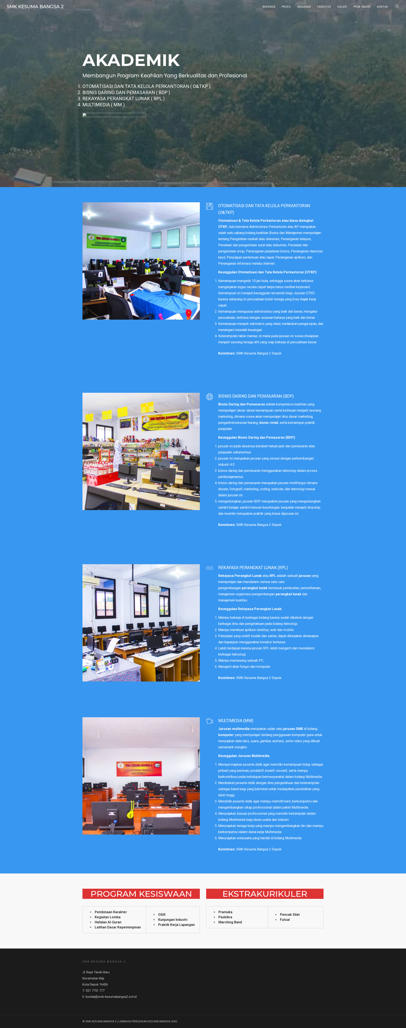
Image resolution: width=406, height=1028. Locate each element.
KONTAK (382, 6)
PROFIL (286, 6)
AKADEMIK (304, 6)
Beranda (269, 6)
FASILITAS (324, 6)
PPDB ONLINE (362, 6)
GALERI (342, 6)
